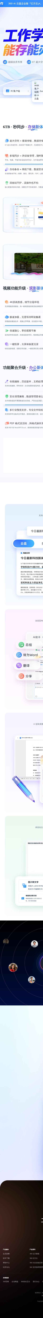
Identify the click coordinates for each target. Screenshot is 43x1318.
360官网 (6, 1281)
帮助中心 (6, 1262)
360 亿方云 (34, 1257)
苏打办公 (36, 1281)
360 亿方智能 (34, 1253)
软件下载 (6, 1257)
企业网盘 (15, 1281)
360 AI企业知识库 (36, 1262)
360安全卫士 (25, 1281)
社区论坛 (6, 1266)
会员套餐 (6, 1253)
